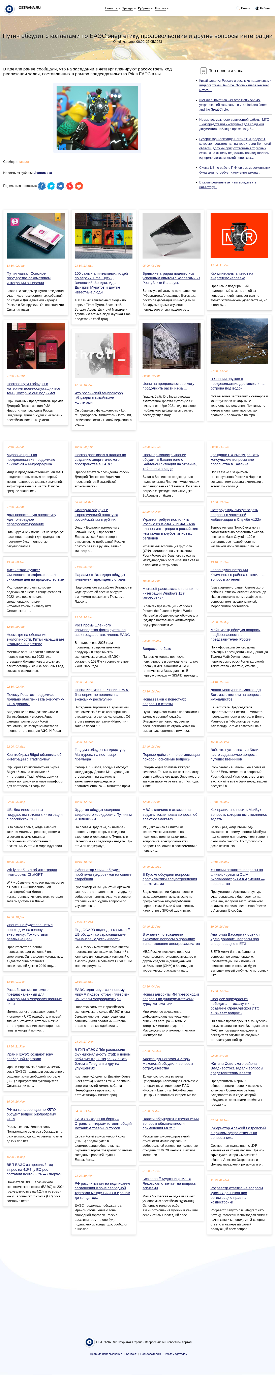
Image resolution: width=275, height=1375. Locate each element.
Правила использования (106, 1353)
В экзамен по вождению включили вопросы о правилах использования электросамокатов (171, 939)
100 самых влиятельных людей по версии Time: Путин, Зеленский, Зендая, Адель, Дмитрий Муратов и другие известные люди (101, 282)
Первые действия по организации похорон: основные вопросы (171, 757)
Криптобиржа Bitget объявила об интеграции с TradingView (34, 757)
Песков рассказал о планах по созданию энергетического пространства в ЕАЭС (100, 459)
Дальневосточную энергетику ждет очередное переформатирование (31, 519)
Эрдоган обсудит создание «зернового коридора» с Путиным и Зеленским (103, 814)
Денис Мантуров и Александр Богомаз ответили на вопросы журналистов (236, 694)
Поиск (245, 8)
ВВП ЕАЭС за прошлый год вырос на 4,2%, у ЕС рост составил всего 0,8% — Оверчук (34, 1169)
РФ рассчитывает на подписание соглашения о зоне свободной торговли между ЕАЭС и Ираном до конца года (102, 1190)
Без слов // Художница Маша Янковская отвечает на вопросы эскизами (169, 1183)
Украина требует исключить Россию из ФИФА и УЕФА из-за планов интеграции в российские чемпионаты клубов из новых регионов (170, 528)
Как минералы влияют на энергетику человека (232, 275)
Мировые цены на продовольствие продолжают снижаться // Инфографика (32, 459)
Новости (111, 8)
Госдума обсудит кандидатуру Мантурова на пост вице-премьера (100, 754)
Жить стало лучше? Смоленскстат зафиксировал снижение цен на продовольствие (35, 574)
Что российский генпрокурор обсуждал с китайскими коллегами (99, 397)
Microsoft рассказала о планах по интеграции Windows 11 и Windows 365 (170, 593)
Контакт (160, 8)
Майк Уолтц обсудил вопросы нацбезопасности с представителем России (236, 634)
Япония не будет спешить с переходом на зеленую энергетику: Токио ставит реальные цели (30, 932)
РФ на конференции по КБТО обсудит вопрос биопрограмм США (31, 1114)
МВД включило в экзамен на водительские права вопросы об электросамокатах (170, 814)
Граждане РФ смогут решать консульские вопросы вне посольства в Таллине (235, 459)
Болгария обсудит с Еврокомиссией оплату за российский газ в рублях (96, 514)
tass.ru (24, 161)
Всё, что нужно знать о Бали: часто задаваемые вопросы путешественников (235, 754)
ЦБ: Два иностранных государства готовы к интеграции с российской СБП (35, 814)
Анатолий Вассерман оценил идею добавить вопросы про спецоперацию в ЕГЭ (235, 939)
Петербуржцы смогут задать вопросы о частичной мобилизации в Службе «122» (236, 514)
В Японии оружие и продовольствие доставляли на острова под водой (238, 383)
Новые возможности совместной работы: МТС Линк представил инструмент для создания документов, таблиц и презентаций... (234, 124)
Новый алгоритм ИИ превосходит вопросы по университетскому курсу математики (171, 999)
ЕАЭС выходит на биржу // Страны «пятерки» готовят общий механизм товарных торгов (103, 1123)
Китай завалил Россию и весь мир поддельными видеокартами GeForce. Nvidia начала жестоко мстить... (235, 85)
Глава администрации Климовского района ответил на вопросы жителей (238, 574)
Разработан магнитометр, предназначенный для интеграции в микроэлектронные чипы (34, 997)
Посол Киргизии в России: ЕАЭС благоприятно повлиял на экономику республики (102, 694)
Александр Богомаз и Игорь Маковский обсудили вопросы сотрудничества (168, 1063)
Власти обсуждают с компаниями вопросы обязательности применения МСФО (171, 1123)
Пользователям (150, 1353)
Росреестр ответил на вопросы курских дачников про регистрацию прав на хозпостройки (237, 1195)
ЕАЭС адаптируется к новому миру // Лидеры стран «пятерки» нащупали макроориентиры (102, 994)
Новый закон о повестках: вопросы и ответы (164, 701)
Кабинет (265, 8)
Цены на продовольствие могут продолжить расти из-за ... (169, 386)
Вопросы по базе (157, 649)
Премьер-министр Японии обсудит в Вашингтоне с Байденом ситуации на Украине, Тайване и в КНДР (170, 462)
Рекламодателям (176, 1353)
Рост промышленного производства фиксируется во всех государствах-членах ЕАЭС (102, 630)
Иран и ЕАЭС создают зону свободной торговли (30, 1056)
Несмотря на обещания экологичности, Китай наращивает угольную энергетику (35, 639)
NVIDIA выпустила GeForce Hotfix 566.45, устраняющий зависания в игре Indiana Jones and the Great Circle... (233, 104)
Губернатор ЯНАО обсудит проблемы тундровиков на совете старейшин (103, 874)
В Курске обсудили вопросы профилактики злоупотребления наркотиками (170, 879)
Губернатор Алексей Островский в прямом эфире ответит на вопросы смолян (238, 1132)
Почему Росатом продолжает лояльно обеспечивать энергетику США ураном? (35, 699)
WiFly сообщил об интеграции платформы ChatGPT (32, 872)
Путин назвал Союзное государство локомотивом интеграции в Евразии (29, 278)
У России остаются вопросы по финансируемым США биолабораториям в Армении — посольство (238, 877)
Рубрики (144, 8)
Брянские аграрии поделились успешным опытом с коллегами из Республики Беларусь (171, 278)
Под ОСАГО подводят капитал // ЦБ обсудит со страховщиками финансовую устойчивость (102, 934)
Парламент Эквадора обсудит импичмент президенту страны (100, 577)
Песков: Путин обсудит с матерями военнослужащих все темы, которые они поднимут (33, 388)
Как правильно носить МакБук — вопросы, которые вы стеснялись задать (239, 814)
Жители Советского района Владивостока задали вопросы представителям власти (237, 1068)
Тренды (127, 8)
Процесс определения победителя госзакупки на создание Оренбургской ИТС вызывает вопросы (235, 1006)
